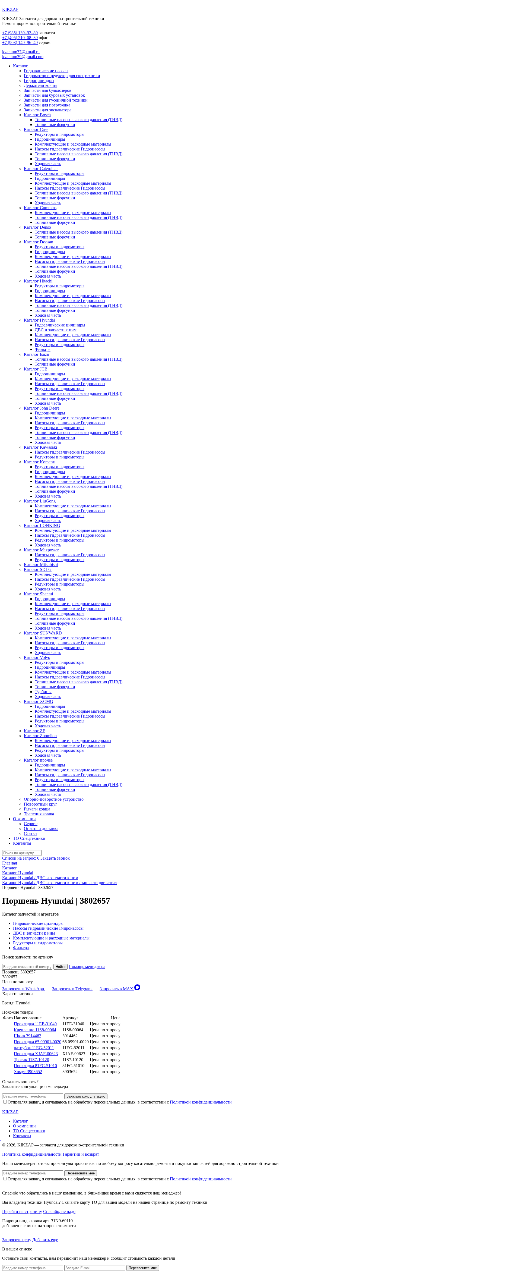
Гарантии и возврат (81, 1154)
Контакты (22, 843)
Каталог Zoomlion (40, 735)
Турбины (43, 691)
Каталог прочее (38, 760)
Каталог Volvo (37, 657)
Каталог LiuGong (40, 501)
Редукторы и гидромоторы (59, 134)
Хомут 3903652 (28, 1071)
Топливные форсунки (55, 124)
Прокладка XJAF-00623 (36, 1053)
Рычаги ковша (37, 809)
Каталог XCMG (38, 701)
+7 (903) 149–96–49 (20, 42)
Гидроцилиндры (39, 80)
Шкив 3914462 (27, 1035)
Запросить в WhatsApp (23, 988)
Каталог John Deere (41, 408)
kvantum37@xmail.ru (21, 51)
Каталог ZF (34, 730)
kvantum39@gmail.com (22, 56)
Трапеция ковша (39, 814)
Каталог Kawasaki (40, 447)
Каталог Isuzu (36, 354)
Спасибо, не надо (59, 1211)
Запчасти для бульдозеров (47, 90)
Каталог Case (36, 129)
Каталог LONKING (42, 525)
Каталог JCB (35, 369)
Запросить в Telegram (72, 988)
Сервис (30, 823)
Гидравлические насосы (46, 70)
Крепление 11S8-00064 (35, 1029)
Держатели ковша (40, 85)
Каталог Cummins (40, 207)
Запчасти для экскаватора (47, 110)
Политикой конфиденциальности (201, 1102)
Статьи (30, 833)
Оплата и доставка (41, 828)
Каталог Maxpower (41, 550)
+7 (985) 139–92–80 (20, 32)
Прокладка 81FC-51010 (35, 1065)
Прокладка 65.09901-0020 (37, 1041)
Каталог (20, 66)
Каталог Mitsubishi (41, 564)
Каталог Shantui (38, 594)
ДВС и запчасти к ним (56, 330)
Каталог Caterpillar (41, 168)
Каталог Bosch (37, 114)
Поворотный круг (40, 804)
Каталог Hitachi (38, 281)
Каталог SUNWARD (43, 633)
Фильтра (42, 349)
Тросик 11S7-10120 (31, 1059)
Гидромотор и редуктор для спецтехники (62, 75)
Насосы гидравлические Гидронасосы (70, 149)
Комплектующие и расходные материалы (73, 144)
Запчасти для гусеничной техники (56, 100)
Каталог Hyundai (39, 320)
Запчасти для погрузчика (47, 105)
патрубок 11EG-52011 (34, 1047)
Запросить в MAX (117, 988)
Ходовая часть (48, 163)
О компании (24, 818)
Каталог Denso (37, 227)
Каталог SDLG (38, 569)
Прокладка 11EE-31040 (35, 1023)
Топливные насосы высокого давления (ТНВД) (78, 119)
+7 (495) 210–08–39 (20, 37)
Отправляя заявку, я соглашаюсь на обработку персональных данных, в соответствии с (120, 1102)
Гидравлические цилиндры (60, 325)
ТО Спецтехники (29, 838)
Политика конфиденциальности (32, 1154)
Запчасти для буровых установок (54, 95)
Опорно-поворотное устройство (54, 799)
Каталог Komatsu (39, 462)
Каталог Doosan (38, 242)
